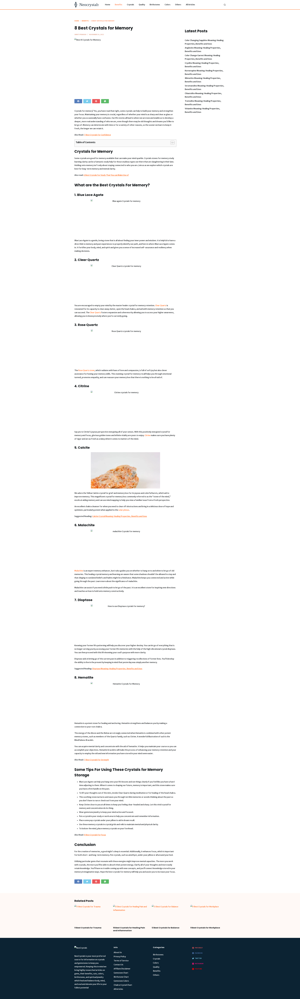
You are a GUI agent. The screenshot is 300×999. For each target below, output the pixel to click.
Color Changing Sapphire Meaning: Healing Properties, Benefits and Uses (204, 42)
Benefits (118, 5)
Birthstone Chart (121, 977)
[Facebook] (78, 101)
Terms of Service (121, 960)
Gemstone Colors (121, 981)
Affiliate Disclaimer (122, 968)
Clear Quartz (160, 305)
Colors (167, 5)
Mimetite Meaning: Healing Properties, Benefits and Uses (203, 80)
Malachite (78, 571)
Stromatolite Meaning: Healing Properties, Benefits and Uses (204, 87)
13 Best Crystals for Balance (165, 927)
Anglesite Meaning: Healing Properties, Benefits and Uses (203, 49)
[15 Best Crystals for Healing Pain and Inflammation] (130, 915)
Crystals (130, 5)
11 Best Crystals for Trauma (87, 927)
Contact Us (118, 964)
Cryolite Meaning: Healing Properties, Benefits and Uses (202, 65)
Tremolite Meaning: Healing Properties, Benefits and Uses (203, 103)
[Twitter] (87, 101)
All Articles (190, 5)
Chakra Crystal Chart (123, 985)
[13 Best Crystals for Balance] (169, 915)
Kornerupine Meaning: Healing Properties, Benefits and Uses (204, 72)
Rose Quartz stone (86, 370)
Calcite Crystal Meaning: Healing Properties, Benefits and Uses (119, 516)
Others (178, 5)
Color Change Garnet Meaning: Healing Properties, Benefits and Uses (202, 57)
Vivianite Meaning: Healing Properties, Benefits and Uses (202, 110)
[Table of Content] (172, 143)
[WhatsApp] (105, 101)
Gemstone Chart (121, 973)
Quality (142, 5)
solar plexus (123, 510)
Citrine (147, 435)
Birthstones (155, 5)
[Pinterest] (96, 101)
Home (107, 5)
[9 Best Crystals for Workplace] (208, 915)
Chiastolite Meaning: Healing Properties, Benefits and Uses (203, 95)
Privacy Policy (120, 956)
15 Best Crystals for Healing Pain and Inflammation (129, 929)
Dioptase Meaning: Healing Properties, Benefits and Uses (117, 668)
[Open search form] (225, 5)
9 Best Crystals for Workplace (205, 927)
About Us (118, 952)
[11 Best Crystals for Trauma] (92, 915)
